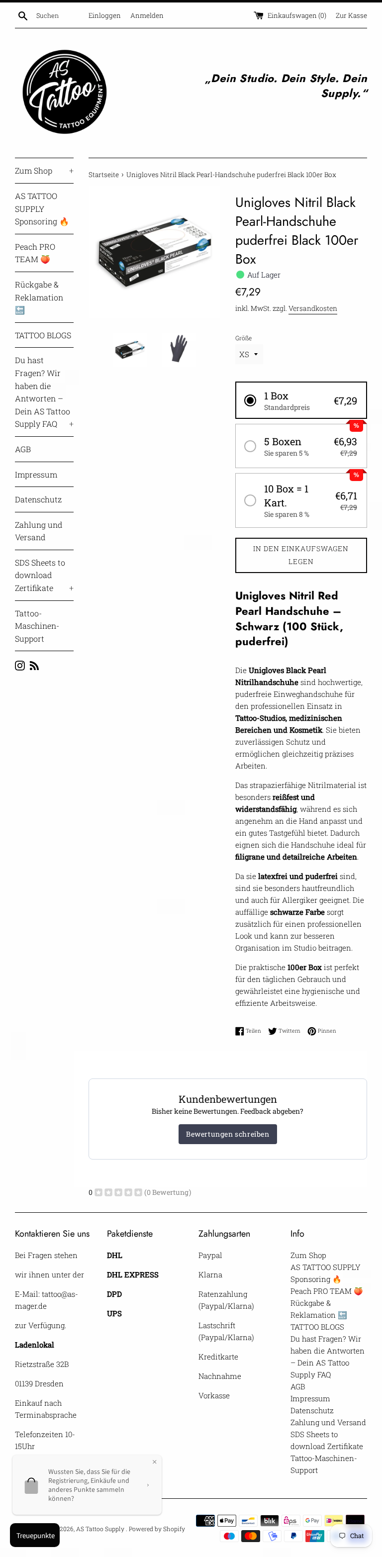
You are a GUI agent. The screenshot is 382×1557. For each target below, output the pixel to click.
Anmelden (147, 15)
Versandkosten (312, 308)
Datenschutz (38, 499)
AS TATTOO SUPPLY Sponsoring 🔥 (42, 208)
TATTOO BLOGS (43, 335)
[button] (301, 400)
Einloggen (105, 15)
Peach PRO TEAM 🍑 (35, 253)
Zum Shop (44, 170)
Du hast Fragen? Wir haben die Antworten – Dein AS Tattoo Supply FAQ (44, 392)
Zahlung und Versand (38, 531)
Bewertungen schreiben (228, 1134)
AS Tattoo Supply (101, 1529)
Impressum (36, 474)
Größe (243, 338)
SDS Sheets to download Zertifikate (44, 575)
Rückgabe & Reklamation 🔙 (39, 297)
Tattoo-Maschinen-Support (37, 626)
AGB (23, 449)
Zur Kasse (351, 15)
